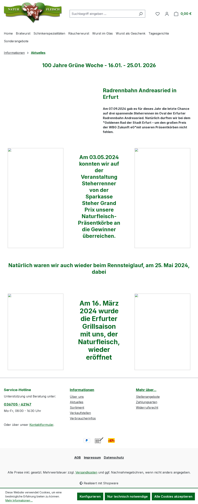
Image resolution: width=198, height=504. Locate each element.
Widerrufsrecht (147, 407)
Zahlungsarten (146, 402)
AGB (77, 457)
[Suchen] (140, 14)
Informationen (82, 390)
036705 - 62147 (17, 404)
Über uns (77, 397)
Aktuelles (76, 402)
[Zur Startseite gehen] (33, 12)
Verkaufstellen (80, 413)
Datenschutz (114, 457)
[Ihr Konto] (167, 14)
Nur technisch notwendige (127, 496)
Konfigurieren (90, 496)
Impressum (92, 457)
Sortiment (77, 407)
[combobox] (103, 14)
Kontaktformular (41, 425)
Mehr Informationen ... (19, 500)
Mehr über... (146, 390)
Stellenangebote (148, 397)
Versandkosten (86, 472)
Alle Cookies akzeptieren (173, 496)
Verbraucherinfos (83, 418)
